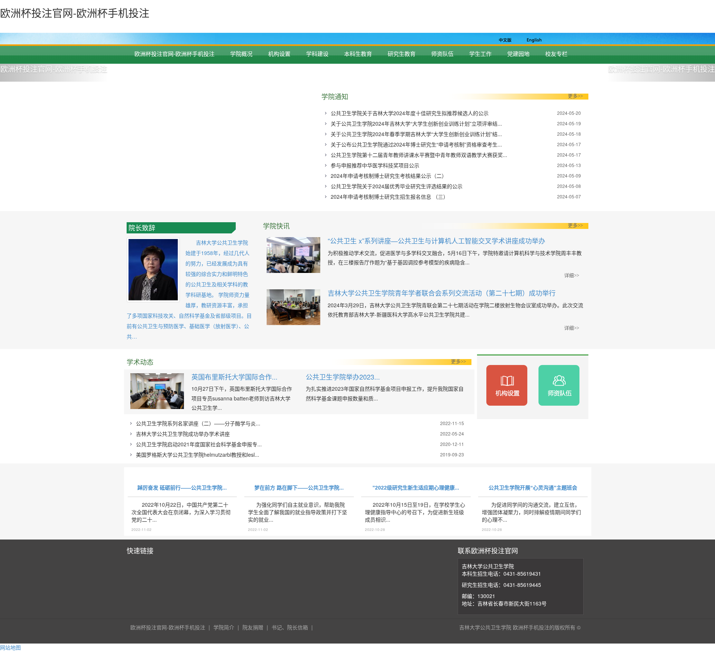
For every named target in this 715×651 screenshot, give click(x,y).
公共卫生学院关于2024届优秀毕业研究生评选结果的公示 (397, 186)
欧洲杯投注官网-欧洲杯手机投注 (174, 53)
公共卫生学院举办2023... (343, 376)
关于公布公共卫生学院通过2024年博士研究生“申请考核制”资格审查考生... (416, 144)
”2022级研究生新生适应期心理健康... (415, 488)
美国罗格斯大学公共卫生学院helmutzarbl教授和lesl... (197, 454)
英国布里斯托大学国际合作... (234, 376)
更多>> (575, 96)
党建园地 (518, 53)
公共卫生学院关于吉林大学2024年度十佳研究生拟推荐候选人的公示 (410, 113)
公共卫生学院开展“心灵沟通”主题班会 (533, 488)
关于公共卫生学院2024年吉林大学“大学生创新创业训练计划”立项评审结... (416, 123)
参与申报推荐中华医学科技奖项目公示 (375, 165)
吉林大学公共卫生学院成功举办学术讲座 (183, 433)
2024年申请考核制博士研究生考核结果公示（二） (389, 175)
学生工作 (480, 53)
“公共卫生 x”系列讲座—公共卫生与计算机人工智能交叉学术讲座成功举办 (436, 240)
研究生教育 (402, 53)
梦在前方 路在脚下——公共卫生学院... (299, 488)
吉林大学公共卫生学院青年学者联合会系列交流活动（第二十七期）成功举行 (442, 293)
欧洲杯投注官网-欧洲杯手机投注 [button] (53, 69)
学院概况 (241, 53)
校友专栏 (556, 53)
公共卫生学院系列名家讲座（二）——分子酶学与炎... (198, 423)
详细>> (571, 275)
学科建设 (317, 53)
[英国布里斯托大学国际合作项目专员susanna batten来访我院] (157, 392)
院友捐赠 (252, 627)
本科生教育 (358, 53)
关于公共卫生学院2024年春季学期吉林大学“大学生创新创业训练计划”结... (416, 134)
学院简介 (223, 627)
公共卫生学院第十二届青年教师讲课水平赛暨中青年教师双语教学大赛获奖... (419, 154)
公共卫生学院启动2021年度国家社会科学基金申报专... (199, 444)
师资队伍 (442, 53)
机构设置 (279, 53)
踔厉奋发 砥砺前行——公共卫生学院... (182, 488)
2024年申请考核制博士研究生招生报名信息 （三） (389, 196)
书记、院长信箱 (289, 627)
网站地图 (10, 647)
